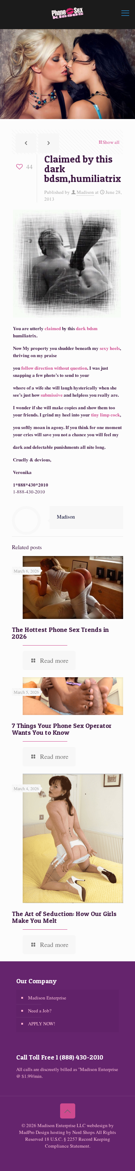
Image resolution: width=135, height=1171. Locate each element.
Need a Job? (39, 1010)
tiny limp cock (105, 414)
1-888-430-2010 (29, 491)
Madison (85, 192)
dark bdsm (87, 328)
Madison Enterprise (47, 997)
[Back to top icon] (67, 1110)
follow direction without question (53, 367)
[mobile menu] (125, 12)
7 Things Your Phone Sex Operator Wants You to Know (62, 729)
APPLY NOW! (41, 1023)
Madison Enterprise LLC (62, 1125)
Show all (111, 142)
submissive (52, 394)
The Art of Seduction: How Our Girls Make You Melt (64, 917)
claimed (53, 328)
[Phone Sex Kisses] (67, 13)
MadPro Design (34, 1132)
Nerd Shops (83, 1132)
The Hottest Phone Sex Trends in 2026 (60, 633)
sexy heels (109, 348)
